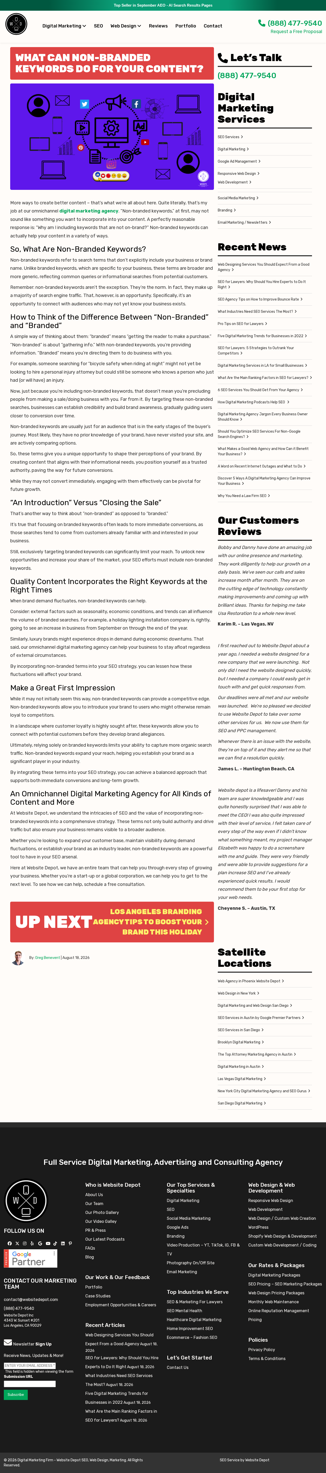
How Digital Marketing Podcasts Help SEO (252, 402)
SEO (98, 26)
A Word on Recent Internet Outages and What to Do (260, 466)
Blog (89, 1257)
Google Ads (177, 1227)
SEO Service (230, 1460)
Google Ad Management (237, 161)
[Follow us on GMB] (40, 1243)
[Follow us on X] (18, 1243)
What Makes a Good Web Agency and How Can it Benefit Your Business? (263, 451)
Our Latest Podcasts (105, 1239)
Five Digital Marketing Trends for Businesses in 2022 (260, 336)
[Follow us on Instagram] (25, 1243)
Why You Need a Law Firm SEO (242, 496)
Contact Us (177, 1367)
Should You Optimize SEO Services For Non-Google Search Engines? (259, 434)
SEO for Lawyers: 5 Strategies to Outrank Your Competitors (256, 351)
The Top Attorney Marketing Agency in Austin (255, 1054)
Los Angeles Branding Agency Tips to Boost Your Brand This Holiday (147, 922)
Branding (225, 210)
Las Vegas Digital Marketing (240, 1079)
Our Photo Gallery (102, 1212)
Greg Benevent (47, 958)
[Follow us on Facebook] (10, 1243)
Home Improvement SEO (190, 1328)
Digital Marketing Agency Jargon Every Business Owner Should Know (263, 417)
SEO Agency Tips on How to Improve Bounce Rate (258, 299)
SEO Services (228, 137)
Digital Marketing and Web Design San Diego (253, 1005)
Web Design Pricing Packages (276, 1293)
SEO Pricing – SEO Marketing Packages (285, 1284)
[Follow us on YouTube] (49, 1243)
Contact (213, 26)
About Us (94, 1194)
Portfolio (185, 26)
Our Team (94, 1203)
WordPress (258, 1227)
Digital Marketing (62, 26)
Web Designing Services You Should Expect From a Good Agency (263, 267)
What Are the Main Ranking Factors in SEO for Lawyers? (263, 378)
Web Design (124, 26)
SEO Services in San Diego (239, 1030)
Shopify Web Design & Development (282, 1236)
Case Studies (98, 1296)
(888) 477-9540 (295, 23)
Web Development (233, 182)
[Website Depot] (26, 1200)
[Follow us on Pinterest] (71, 1243)
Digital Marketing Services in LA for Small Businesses (261, 365)
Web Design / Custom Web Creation (282, 1218)
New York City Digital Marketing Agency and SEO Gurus (262, 1091)
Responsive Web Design (237, 174)
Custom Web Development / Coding (282, 1245)
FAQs (90, 1248)
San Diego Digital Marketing (240, 1103)
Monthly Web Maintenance (273, 1301)
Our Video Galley (101, 1221)
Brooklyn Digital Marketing (239, 1042)
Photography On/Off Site (190, 1262)
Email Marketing (182, 1271)
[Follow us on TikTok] (55, 1243)
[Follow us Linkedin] (63, 1243)
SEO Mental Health (184, 1310)
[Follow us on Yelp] (33, 1243)
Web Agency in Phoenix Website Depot (249, 981)
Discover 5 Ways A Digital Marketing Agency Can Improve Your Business (264, 481)
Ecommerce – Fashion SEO (192, 1337)
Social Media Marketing (236, 198)
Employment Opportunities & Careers (120, 1304)
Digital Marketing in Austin (239, 1067)
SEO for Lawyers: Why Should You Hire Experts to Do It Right (262, 284)
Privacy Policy (261, 1349)
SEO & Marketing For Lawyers (195, 1301)
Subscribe (16, 1395)
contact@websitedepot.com (31, 1299)
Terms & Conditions (267, 1358)
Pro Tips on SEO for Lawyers (241, 324)
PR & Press (95, 1230)
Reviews (158, 26)
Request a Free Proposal (296, 31)
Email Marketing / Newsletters (242, 222)
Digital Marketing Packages (274, 1275)
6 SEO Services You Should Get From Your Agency (258, 390)
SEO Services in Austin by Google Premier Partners (259, 1018)
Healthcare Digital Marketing (194, 1319)
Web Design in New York (237, 993)
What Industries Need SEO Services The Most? (255, 311)
